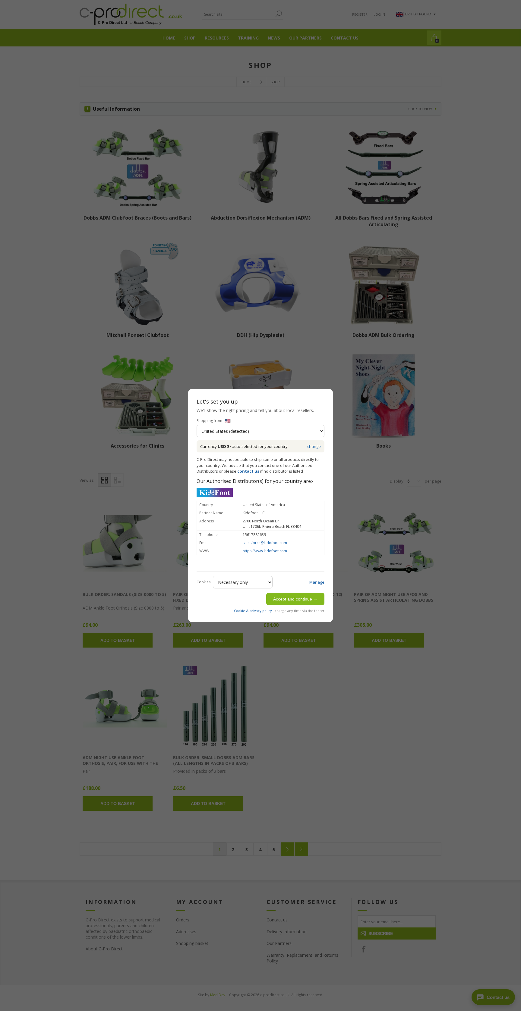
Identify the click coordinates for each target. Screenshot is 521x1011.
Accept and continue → (295, 599)
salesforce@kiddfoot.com (265, 542)
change (314, 446)
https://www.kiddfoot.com (265, 550)
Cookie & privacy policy (253, 610)
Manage (316, 582)
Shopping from (209, 420)
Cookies (203, 582)
